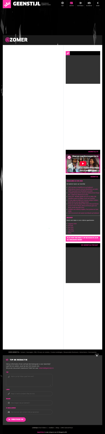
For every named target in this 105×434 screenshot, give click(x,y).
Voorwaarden (92, 352)
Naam (8, 399)
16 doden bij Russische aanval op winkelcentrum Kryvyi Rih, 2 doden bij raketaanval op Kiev (83, 194)
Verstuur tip (17, 419)
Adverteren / (84, 352)
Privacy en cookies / (44, 352)
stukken (51, 427)
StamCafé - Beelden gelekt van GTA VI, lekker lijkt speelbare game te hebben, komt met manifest (82, 197)
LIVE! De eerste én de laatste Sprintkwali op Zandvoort (83, 213)
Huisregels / (30, 352)
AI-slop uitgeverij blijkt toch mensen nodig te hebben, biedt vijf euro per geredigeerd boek (83, 201)
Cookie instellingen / (57, 352)
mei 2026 (71, 229)
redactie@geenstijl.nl (46, 368)
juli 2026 (70, 225)
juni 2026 (70, 227)
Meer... (70, 233)
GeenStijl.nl (41, 432)
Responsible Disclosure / (72, 352)
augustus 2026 (72, 224)
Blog (57, 427)
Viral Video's (42, 427)
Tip (7, 372)
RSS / (36, 352)
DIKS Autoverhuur (67, 427)
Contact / (23, 352)
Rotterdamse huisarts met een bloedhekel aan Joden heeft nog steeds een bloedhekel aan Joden (83, 190)
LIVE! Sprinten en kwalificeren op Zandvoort (80, 187)
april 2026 (71, 231)
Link (7, 389)
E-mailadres (11, 408)
